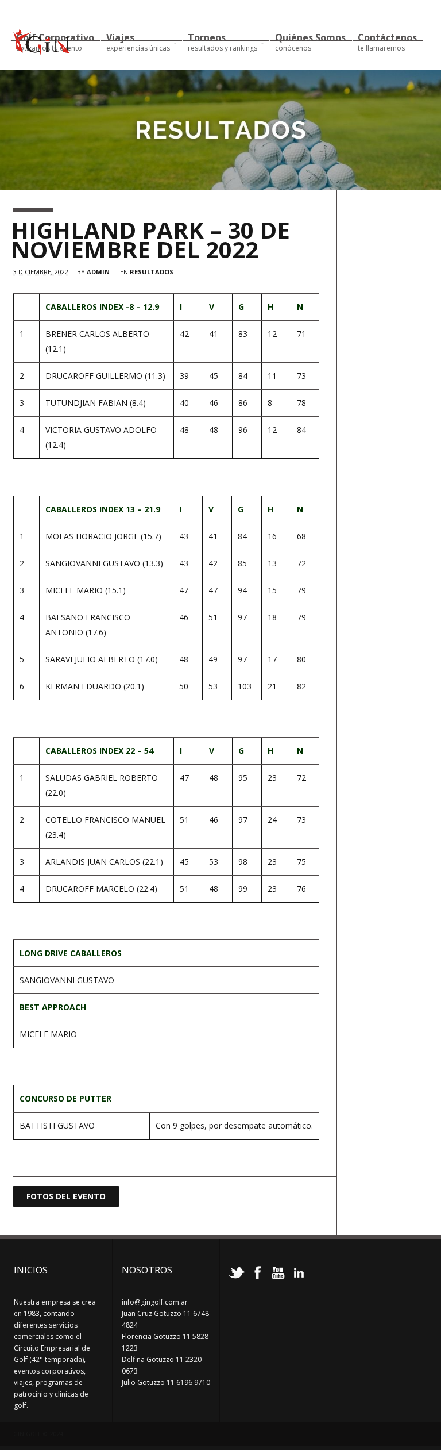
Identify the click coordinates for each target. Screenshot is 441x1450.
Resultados (151, 271)
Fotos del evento (66, 1196)
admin (98, 271)
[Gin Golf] (41, 50)
